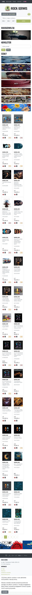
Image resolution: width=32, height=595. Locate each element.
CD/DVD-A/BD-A (16, 60)
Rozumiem (4, 592)
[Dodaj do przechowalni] (5, 138)
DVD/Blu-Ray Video (16, 76)
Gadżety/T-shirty (16, 99)
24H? (13, 21)
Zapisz (3, 50)
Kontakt (19, 1)
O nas (3, 1)
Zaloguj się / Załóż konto (8, 14)
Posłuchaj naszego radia (16, 35)
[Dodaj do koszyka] (3, 138)
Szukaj (23, 21)
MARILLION (5, 125)
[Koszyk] (29, 14)
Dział (3, 21)
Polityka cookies (6, 572)
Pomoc (14, 1)
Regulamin (8, 1)
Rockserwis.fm (5, 574)
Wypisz (8, 50)
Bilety (16, 83)
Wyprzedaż (16, 108)
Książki (16, 91)
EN (23, 1)
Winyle (16, 68)
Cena (8, 21)
